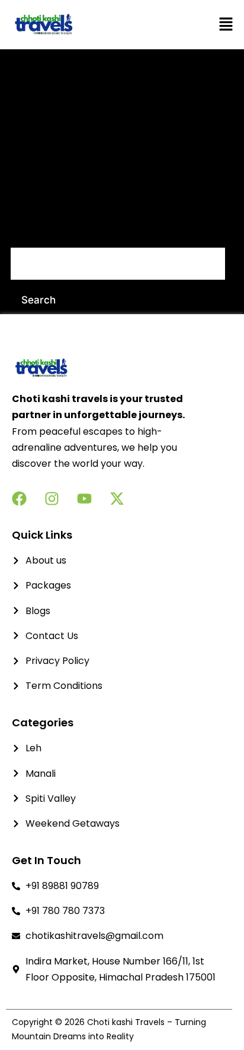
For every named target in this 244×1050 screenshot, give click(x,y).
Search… (31, 231)
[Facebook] (19, 498)
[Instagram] (51, 498)
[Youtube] (84, 498)
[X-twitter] (117, 498)
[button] (195, 24)
